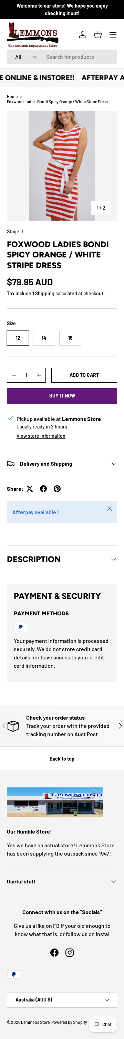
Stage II (15, 231)
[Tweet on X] (30, 489)
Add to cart (84, 375)
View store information (41, 436)
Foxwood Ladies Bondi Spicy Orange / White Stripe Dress (57, 101)
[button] (97, 34)
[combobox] (62, 57)
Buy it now (62, 396)
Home (12, 96)
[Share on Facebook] (43, 489)
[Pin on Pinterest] (57, 489)
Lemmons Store (35, 1022)
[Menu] (113, 34)
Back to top (62, 759)
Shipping (44, 293)
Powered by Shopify (69, 1022)
